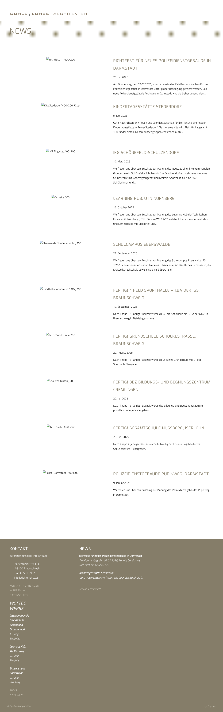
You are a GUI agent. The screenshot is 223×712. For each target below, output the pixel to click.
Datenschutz (19, 595)
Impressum (17, 590)
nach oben (209, 706)
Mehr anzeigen (90, 589)
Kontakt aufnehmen (24, 585)
